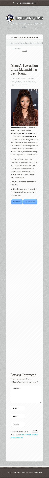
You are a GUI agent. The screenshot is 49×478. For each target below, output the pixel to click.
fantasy (18, 82)
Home (13, 43)
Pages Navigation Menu (26, 3)
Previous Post (30, 202)
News (33, 82)
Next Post (17, 202)
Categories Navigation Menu (26, 38)
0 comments (23, 85)
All (17, 43)
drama (13, 82)
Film (23, 82)
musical (28, 82)
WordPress (38, 472)
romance (14, 85)
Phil (19, 79)
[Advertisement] (30, 56)
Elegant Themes (20, 472)
